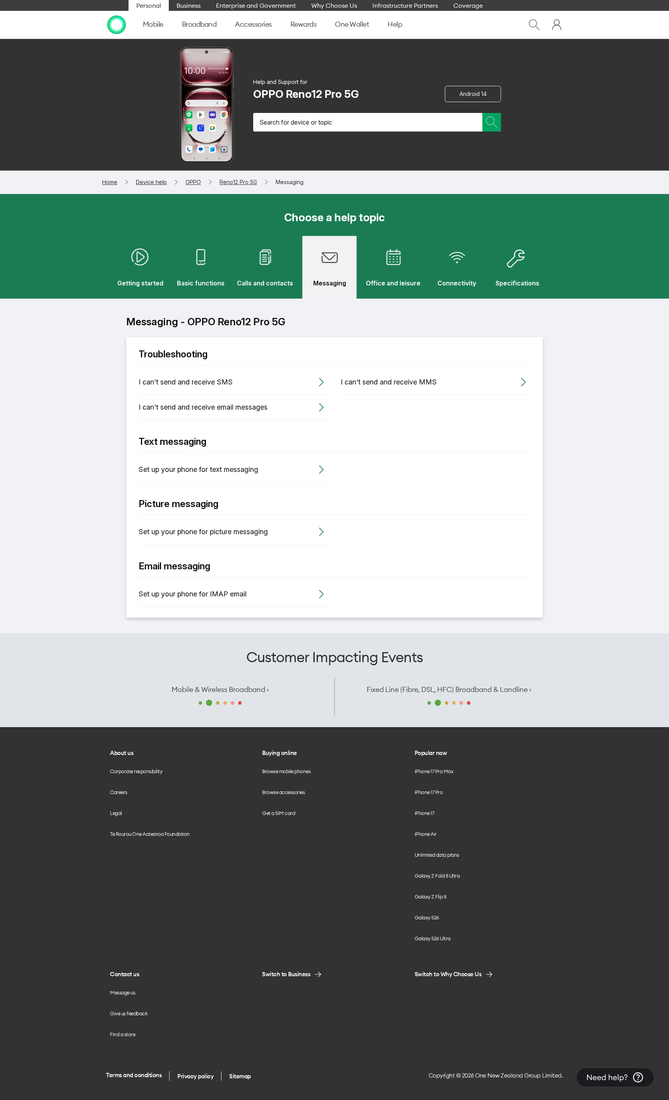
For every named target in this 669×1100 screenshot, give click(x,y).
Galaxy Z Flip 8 (430, 896)
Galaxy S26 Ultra (433, 938)
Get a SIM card (278, 813)
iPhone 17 (424, 813)
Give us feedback (129, 1013)
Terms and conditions (133, 1075)
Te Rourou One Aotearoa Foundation (150, 834)
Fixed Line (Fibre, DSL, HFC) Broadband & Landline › (449, 689)
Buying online (279, 753)
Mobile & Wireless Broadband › (220, 689)
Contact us (124, 974)
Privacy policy (195, 1076)
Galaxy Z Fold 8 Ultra (437, 876)
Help (395, 24)
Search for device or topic (295, 122)
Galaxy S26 (427, 917)
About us (121, 753)
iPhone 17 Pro (429, 792)
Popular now (431, 753)
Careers (118, 792)
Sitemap (240, 1076)
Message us (122, 992)
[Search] (491, 122)
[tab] (140, 267)
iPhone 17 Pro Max (434, 771)
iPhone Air (426, 834)
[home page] (116, 25)
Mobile (153, 24)
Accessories (253, 24)
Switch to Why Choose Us (448, 974)
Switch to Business (286, 974)
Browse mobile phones (286, 771)
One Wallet (352, 24)
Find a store (122, 1034)
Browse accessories (283, 792)
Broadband (199, 24)
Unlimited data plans (437, 855)
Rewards (303, 24)
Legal (116, 813)
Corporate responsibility (136, 771)
